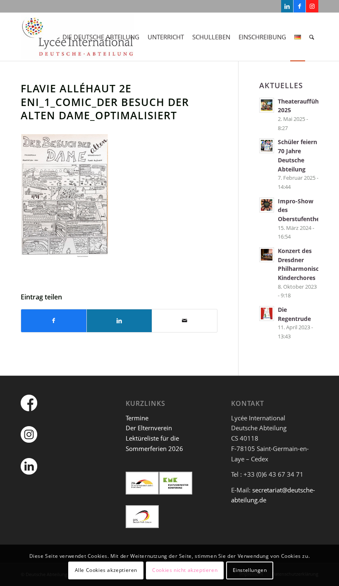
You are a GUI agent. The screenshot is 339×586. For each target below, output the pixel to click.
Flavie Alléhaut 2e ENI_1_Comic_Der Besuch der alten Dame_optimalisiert (105, 101)
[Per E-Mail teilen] (184, 320)
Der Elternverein (149, 428)
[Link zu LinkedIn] (287, 6)
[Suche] (311, 37)
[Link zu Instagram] (312, 6)
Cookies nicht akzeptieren (184, 570)
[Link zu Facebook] (300, 6)
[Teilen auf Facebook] (53, 320)
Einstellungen (250, 570)
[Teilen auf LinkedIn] (119, 320)
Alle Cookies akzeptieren (106, 570)
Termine (137, 418)
